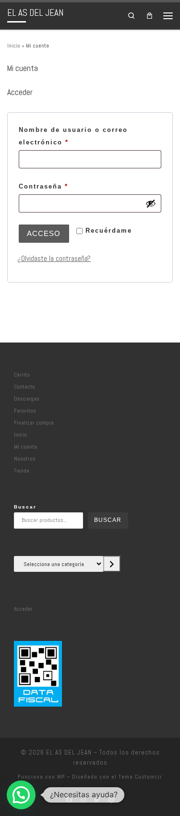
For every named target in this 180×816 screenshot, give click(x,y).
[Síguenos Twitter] (97, 800)
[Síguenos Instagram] (83, 800)
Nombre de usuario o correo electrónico (73, 136)
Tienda (21, 470)
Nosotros (25, 458)
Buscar (25, 506)
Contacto (24, 386)
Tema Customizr (140, 776)
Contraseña (65, 186)
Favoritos (25, 410)
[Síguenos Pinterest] (111, 800)
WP (61, 776)
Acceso (43, 233)
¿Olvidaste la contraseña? (54, 258)
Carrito (22, 374)
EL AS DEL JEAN (69, 752)
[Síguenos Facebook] (69, 800)
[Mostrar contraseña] (150, 203)
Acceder (23, 608)
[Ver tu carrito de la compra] (149, 15)
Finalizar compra (34, 422)
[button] (21, 795)
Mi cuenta (25, 446)
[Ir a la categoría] (111, 564)
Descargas (26, 398)
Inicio (13, 45)
